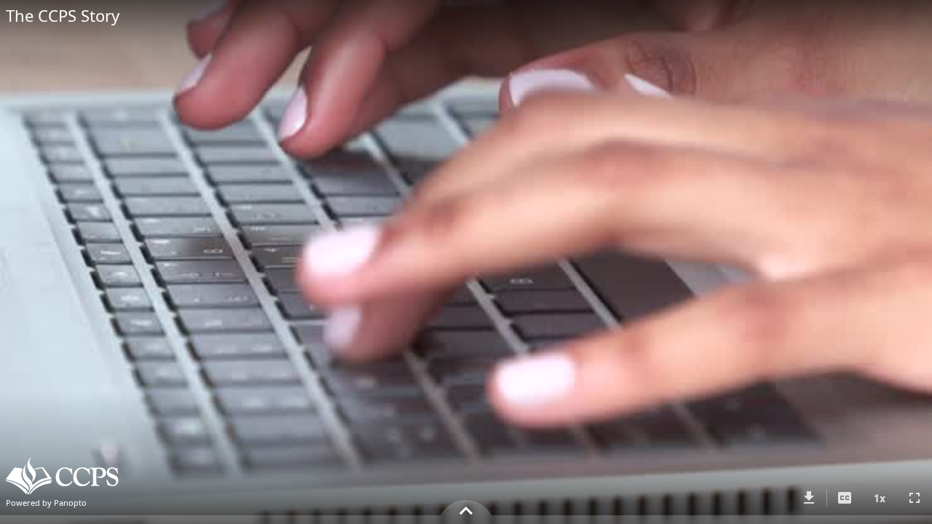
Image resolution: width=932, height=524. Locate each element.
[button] (808, 497)
